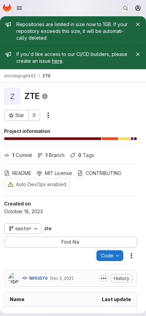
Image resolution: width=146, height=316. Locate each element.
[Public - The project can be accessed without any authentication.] (45, 96)
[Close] (138, 24)
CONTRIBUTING (103, 173)
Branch (55, 155)
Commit (22, 155)
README (21, 173)
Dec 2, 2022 (62, 278)
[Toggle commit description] (103, 278)
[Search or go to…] (126, 8)
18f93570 (38, 278)
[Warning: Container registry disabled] (10, 184)
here (57, 61)
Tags (86, 155)
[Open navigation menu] (19, 8)
